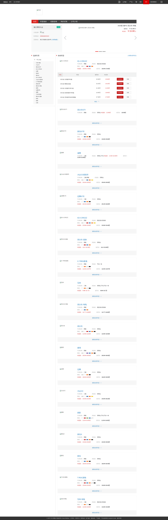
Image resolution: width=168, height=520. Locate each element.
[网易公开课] (125, 2)
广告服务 (98, 518)
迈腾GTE (38, 90)
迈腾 (37, 71)
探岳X (37, 73)
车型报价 (43, 21)
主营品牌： (37, 32)
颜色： (79, 66)
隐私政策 (93, 518)
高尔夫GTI (38, 67)
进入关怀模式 (17, 2)
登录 (146, 2)
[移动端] (119, 2)
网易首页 (6, 2)
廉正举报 (119, 518)
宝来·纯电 (38, 62)
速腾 (37, 92)
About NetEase (65, 518)
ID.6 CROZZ (39, 69)
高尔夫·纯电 (39, 86)
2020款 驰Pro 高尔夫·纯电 (127, 26)
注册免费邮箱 (153, 2)
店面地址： (37, 39)
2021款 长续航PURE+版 (67, 88)
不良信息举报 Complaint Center (108, 518)
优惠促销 (53, 21)
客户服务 (88, 518)
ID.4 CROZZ (39, 77)
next (135, 38)
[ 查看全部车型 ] (132, 55)
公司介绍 (74, 21)
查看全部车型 (95, 123)
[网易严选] (131, 2)
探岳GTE (38, 83)
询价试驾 (64, 21)
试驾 (128, 79)
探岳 (37, 98)
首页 (35, 21)
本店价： (124, 31)
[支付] (136, 2)
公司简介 (72, 518)
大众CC (38, 65)
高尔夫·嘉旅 (39, 96)
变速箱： (94, 63)
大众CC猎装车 (39, 79)
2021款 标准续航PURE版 (67, 92)
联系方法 (77, 518)
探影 (37, 100)
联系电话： (37, 36)
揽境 (37, 88)
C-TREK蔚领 (39, 81)
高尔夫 (37, 75)
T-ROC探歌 (38, 94)
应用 (10, 2)
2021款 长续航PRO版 (66, 79)
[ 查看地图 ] (55, 39)
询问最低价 (120, 79)
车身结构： (80, 63)
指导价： (126, 28)
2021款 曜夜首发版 (65, 84)
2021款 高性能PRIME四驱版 (68, 97)
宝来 (37, 102)
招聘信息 (83, 518)
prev (65, 38)
